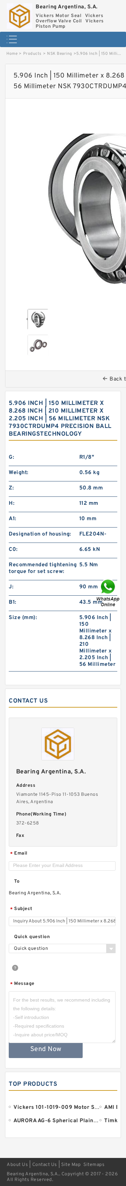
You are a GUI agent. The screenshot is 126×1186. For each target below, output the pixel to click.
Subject (21, 909)
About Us (17, 1165)
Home (11, 53)
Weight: (19, 472)
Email (19, 854)
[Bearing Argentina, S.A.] (19, 14)
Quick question (32, 937)
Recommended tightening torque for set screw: (43, 568)
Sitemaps (93, 1165)
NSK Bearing (59, 53)
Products (32, 53)
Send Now (45, 1049)
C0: (13, 549)
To (16, 881)
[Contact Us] (108, 593)
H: (11, 503)
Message (22, 984)
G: (11, 457)
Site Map (71, 1165)
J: (11, 587)
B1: (12, 602)
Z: (11, 488)
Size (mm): (23, 617)
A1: (12, 518)
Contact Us (44, 1165)
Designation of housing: (40, 534)
